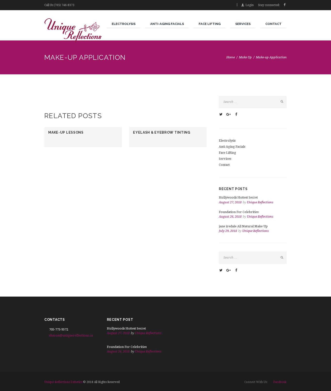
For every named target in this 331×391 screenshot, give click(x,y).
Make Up (245, 57)
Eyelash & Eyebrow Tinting (161, 132)
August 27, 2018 (230, 202)
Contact (224, 165)
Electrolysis (227, 140)
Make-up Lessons (66, 132)
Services (225, 159)
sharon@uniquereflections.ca (71, 335)
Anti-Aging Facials (232, 146)
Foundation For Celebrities (239, 212)
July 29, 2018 (228, 231)
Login (249, 5)
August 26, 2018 (230, 216)
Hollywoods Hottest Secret (238, 197)
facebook (279, 382)
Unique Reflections (260, 202)
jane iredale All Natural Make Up (243, 226)
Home (230, 57)
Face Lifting (227, 152)
